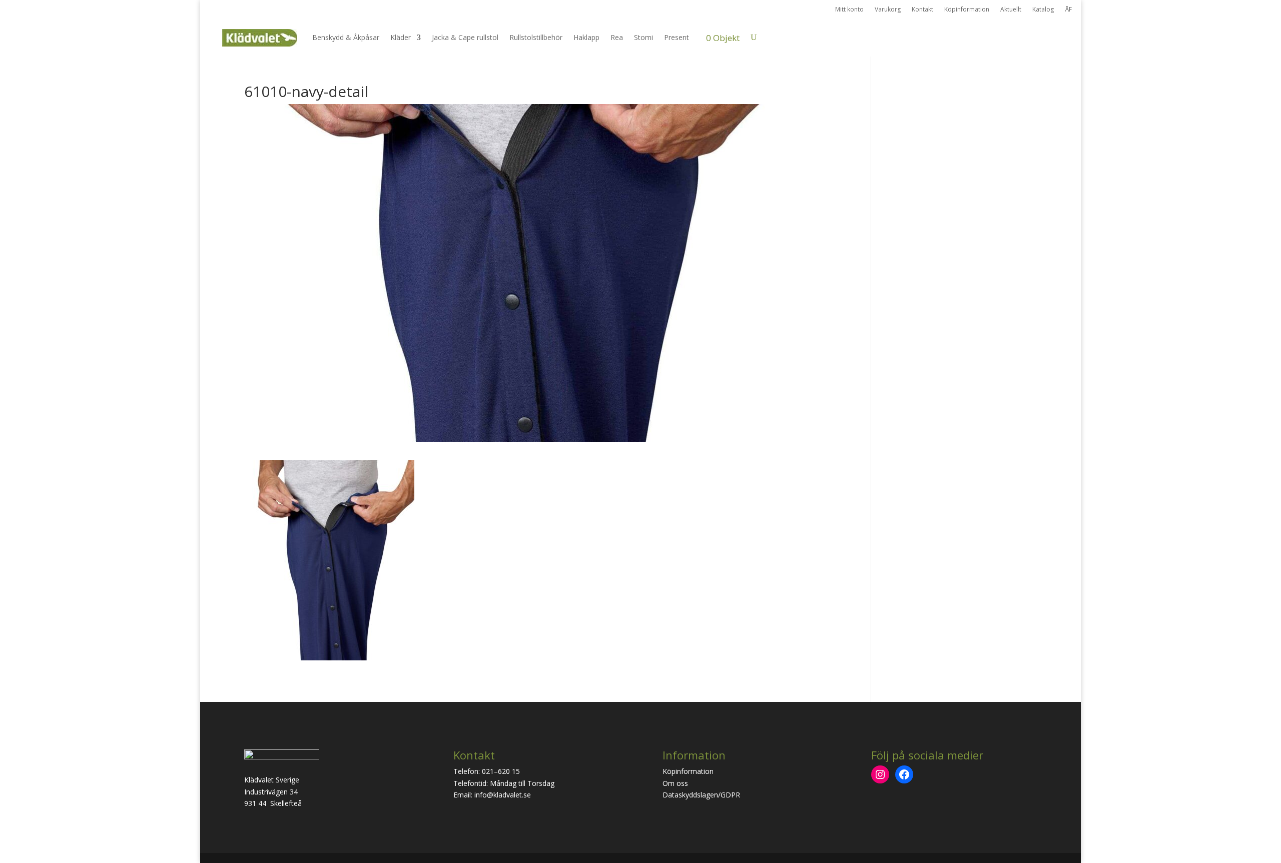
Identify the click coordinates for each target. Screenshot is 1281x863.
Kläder (400, 37)
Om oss (675, 783)
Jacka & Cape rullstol (465, 37)
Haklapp (586, 37)
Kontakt (922, 10)
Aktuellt (1010, 10)
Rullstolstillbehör (535, 37)
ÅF (1068, 10)
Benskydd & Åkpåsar (345, 37)
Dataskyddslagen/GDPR (701, 794)
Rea (616, 37)
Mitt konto (849, 10)
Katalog (1043, 10)
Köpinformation (966, 10)
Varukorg (888, 10)
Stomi (643, 37)
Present (676, 37)
